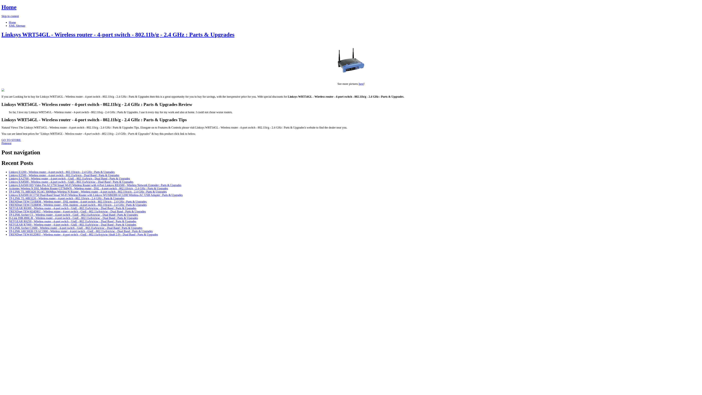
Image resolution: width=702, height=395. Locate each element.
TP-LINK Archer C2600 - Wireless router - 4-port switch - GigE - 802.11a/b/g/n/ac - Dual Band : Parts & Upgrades (75, 228)
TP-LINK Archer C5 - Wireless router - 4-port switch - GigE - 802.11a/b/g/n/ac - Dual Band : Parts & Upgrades (73, 214)
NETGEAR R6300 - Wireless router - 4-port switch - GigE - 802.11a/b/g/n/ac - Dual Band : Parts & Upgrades (72, 208)
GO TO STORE (11, 140)
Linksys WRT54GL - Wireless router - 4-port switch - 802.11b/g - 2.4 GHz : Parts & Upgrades (117, 34)
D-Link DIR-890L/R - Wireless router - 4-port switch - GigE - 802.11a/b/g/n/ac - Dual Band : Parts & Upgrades (73, 218)
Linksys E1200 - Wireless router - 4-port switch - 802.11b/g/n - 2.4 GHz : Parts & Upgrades (62, 172)
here (361, 83)
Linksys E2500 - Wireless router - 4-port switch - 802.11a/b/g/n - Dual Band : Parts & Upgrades (64, 175)
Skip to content (10, 16)
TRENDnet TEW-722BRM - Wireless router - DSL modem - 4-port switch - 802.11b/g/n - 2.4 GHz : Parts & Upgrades (78, 204)
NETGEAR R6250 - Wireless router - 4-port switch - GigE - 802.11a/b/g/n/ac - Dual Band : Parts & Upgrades (72, 221)
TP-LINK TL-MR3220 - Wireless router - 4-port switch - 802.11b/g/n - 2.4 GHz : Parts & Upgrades (66, 198)
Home (8, 7)
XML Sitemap (17, 25)
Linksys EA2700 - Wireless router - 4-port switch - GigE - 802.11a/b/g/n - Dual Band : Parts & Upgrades (69, 178)
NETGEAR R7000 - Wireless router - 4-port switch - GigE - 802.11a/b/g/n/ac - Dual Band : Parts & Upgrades (72, 224)
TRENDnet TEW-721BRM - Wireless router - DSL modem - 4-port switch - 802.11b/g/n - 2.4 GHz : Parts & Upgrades (78, 201)
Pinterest (6, 143)
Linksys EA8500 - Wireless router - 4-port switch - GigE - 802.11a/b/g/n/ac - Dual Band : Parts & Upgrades (71, 181)
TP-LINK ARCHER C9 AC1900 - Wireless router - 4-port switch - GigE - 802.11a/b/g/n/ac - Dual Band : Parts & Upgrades (81, 231)
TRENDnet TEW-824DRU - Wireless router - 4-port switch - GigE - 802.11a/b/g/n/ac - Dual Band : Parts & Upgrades (77, 211)
